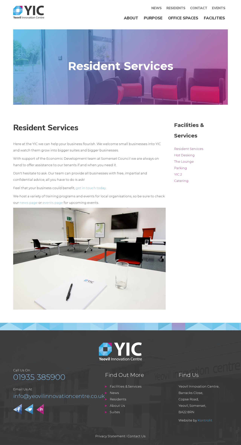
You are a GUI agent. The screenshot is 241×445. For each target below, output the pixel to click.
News (156, 8)
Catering (181, 181)
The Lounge (184, 161)
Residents (175, 8)
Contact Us (136, 436)
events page (53, 203)
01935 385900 (39, 377)
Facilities (214, 18)
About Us (117, 406)
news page (29, 203)
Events (218, 8)
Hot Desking (184, 155)
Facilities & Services (126, 386)
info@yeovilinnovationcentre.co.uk (59, 396)
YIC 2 (178, 174)
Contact (198, 8)
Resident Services (188, 149)
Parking (180, 168)
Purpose (153, 18)
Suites (115, 412)
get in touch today (91, 188)
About (131, 18)
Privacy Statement (110, 436)
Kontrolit (205, 420)
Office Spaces (183, 18)
